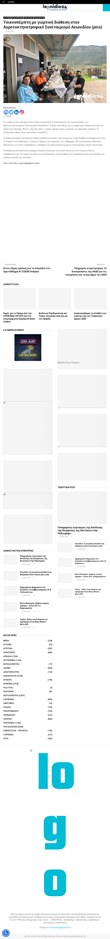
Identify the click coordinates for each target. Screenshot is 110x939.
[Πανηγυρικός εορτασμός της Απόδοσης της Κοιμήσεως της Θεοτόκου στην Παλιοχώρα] (10, 559)
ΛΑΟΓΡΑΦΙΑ (8, 691)
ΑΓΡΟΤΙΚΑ (7, 17)
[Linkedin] (16, 112)
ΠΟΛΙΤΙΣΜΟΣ (28, 17)
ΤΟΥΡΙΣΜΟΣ (8, 735)
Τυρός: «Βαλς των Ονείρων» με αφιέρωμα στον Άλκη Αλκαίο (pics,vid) (34, 621)
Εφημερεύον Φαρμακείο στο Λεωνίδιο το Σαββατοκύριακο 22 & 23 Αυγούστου (35, 589)
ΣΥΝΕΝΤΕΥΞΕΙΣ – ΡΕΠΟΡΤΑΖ (15, 731)
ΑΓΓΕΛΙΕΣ (7, 644)
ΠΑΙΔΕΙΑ (7, 707)
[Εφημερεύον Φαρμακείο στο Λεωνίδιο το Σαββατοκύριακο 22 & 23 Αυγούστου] (10, 591)
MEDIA (6, 641)
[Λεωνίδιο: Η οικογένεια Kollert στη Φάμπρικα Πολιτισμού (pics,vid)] (10, 576)
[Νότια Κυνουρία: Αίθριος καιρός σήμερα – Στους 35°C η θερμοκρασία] (10, 607)
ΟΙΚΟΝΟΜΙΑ (8, 699)
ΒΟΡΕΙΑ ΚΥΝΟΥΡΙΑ (11, 664)
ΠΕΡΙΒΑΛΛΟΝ (9, 715)
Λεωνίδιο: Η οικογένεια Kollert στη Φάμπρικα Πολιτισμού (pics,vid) (89, 545)
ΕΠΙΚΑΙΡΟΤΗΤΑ (9, 676)
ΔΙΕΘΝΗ (6, 668)
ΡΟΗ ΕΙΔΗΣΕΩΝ (39, 17)
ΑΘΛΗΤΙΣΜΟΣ (9, 652)
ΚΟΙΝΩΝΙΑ (7, 684)
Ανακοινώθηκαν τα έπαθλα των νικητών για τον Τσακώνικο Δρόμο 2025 (90, 316)
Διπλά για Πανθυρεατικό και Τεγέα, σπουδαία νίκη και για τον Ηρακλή (53, 316)
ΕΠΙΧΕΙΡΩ (7, 680)
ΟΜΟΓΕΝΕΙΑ (8, 703)
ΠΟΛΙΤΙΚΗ (7, 719)
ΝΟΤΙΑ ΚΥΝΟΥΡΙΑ (17, 17)
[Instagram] (21, 112)
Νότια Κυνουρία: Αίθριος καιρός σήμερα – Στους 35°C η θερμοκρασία (34, 605)
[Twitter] (11, 112)
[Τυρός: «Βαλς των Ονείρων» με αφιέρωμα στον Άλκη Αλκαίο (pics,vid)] (10, 623)
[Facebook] (6, 112)
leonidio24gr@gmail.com (60, 927)
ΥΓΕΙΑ (5, 738)
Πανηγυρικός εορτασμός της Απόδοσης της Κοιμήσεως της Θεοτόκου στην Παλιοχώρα (33, 558)
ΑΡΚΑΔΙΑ (7, 656)
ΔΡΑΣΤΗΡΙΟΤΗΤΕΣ (11, 672)
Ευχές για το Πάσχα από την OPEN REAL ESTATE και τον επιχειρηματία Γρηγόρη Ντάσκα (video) (19, 317)
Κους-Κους (8, 688)
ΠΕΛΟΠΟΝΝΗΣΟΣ (11, 711)
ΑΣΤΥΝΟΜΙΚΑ (9, 660)
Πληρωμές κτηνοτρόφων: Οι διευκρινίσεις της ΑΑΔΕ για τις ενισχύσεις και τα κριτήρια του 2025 (86, 271)
